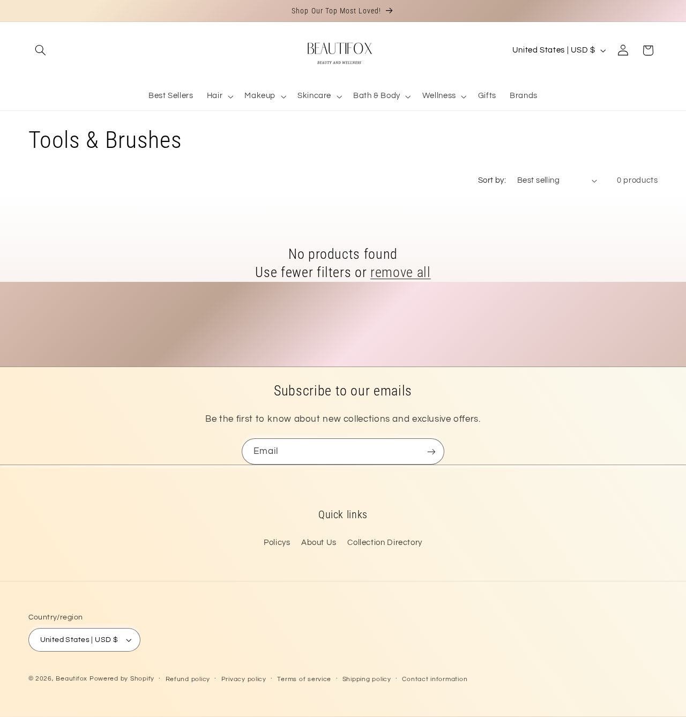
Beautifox (71, 679)
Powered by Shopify (122, 679)
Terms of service (304, 679)
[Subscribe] (431, 451)
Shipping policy (366, 679)
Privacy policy (243, 679)
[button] (40, 50)
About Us (319, 543)
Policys (277, 543)
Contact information (434, 679)
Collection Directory (384, 543)
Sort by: (492, 180)
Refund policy (188, 679)
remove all (400, 272)
